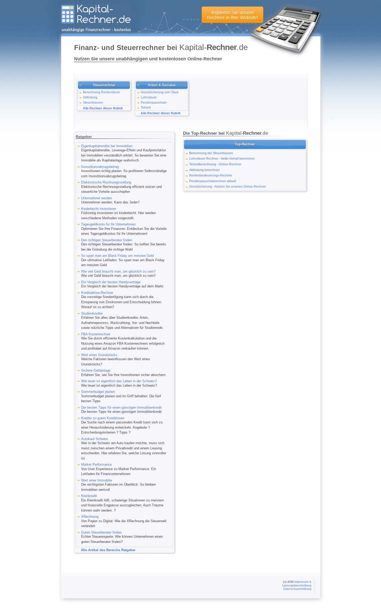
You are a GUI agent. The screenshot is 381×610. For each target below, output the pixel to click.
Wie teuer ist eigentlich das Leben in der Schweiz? (119, 381)
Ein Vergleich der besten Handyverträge (110, 282)
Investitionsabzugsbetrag (100, 167)
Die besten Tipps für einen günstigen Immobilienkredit (121, 407)
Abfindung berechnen (204, 170)
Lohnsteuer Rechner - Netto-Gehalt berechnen (222, 158)
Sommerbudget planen (98, 392)
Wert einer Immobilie (96, 480)
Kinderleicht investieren (98, 209)
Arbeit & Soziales (162, 85)
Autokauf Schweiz (94, 439)
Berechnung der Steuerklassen (211, 153)
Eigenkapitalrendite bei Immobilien (106, 146)
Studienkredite (92, 313)
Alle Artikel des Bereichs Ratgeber (108, 550)
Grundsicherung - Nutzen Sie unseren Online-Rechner (227, 186)
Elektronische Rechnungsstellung (106, 182)
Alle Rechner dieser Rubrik (103, 108)
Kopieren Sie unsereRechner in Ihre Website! (232, 15)
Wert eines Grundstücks (99, 355)
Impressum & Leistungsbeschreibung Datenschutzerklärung (296, 585)
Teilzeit (146, 107)
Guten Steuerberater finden (101, 532)
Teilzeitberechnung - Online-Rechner (215, 164)
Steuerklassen (93, 102)
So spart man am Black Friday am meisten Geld (117, 256)
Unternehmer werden (96, 198)
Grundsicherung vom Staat (159, 92)
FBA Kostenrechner (95, 334)
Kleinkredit (89, 496)
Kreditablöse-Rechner (97, 293)
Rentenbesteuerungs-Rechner (210, 175)
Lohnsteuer (149, 97)
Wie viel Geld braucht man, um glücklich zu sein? (118, 271)
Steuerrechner (104, 85)
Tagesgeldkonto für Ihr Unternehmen (108, 224)
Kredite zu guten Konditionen (102, 418)
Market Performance (96, 464)
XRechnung (89, 517)
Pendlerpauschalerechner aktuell (212, 181)
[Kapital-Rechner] (96, 31)
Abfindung (90, 97)
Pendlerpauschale (154, 102)
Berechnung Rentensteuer (101, 92)
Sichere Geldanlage (95, 370)
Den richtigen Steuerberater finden (106, 240)
